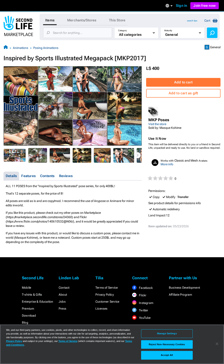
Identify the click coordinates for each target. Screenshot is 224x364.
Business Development (184, 287)
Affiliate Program (180, 294)
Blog (25, 322)
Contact (64, 287)
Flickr (142, 295)
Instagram (145, 303)
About (63, 294)
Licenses (101, 308)
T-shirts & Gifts (32, 294)
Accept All (167, 355)
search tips (192, 20)
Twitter (143, 310)
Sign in (181, 5)
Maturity (168, 30)
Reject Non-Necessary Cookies (167, 344)
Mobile (26, 287)
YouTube (144, 317)
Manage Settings (167, 333)
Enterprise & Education (37, 301)
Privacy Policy (104, 294)
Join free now (204, 5)
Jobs (62, 301)
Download (29, 315)
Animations (20, 48)
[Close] (217, 344)
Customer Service (107, 301)
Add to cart (183, 82)
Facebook (145, 288)
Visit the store (157, 124)
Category (122, 30)
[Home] (6, 47)
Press (62, 308)
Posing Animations (45, 48)
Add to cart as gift (183, 93)
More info (167, 164)
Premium (28, 308)
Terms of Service (106, 287)
